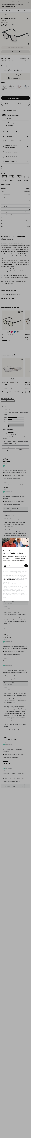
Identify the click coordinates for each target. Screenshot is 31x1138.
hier (8, 582)
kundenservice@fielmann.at (9, 579)
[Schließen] (26, 540)
